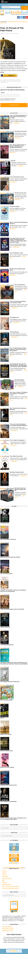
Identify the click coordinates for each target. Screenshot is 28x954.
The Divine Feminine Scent (17, 472)
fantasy (15, 81)
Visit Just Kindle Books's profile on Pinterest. (14, 867)
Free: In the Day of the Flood (8, 539)
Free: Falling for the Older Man (8, 801)
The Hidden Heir (4, 523)
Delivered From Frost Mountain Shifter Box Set (20, 489)
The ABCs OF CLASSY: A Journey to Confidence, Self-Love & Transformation (13, 590)
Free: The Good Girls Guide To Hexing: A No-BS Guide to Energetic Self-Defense (18, 146)
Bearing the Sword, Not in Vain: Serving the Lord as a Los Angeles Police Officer (13, 818)
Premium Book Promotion (8, 928)
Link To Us (4, 874)
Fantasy (8, 79)
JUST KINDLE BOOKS (14, 12)
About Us (4, 872)
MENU (6, 2)
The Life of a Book (14, 206)
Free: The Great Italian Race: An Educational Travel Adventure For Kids (18, 117)
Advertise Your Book (6, 878)
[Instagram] (24, 17)
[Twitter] (21, 17)
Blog (3, 880)
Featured (13, 79)
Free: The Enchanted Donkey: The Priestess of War (18, 302)
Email (3, 92)
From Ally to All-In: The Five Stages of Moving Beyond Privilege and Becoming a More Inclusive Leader (18, 240)
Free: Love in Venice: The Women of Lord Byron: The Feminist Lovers (18, 394)
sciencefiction (4, 82)
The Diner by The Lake (21, 131)
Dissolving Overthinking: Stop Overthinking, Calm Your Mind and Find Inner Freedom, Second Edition (14, 663)
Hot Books (18, 79)
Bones (2, 717)
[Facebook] (18, 17)
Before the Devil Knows (6, 750)
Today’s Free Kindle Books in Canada (10, 886)
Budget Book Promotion (7, 930)
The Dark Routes (14, 332)
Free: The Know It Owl (6, 700)
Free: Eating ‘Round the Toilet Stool (9, 681)
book (8, 81)
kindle (18, 81)
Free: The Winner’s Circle (16, 253)
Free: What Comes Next (16, 456)
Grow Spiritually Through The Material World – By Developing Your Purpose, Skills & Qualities (18, 365)
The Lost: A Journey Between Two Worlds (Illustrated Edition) (18, 424)
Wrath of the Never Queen (7, 767)
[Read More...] (17, 122)
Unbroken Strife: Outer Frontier (8, 785)
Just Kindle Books (13, 33)
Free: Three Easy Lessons (17, 176)
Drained (13, 160)
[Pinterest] (27, 17)
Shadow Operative (5, 627)
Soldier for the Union (5, 734)
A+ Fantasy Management (7, 644)
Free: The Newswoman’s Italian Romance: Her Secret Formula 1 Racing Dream (18, 349)
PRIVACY (4, 882)
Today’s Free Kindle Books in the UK (10, 888)
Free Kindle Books (6, 884)
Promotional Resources (7, 926)
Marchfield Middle (19, 380)
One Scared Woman (20, 284)
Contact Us (4, 870)
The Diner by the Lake (20, 192)
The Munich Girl (14, 317)
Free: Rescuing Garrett (6, 573)
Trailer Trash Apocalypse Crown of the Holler (12, 609)
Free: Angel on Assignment (17, 440)
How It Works (5, 876)
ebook (11, 81)
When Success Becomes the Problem (10, 557)
